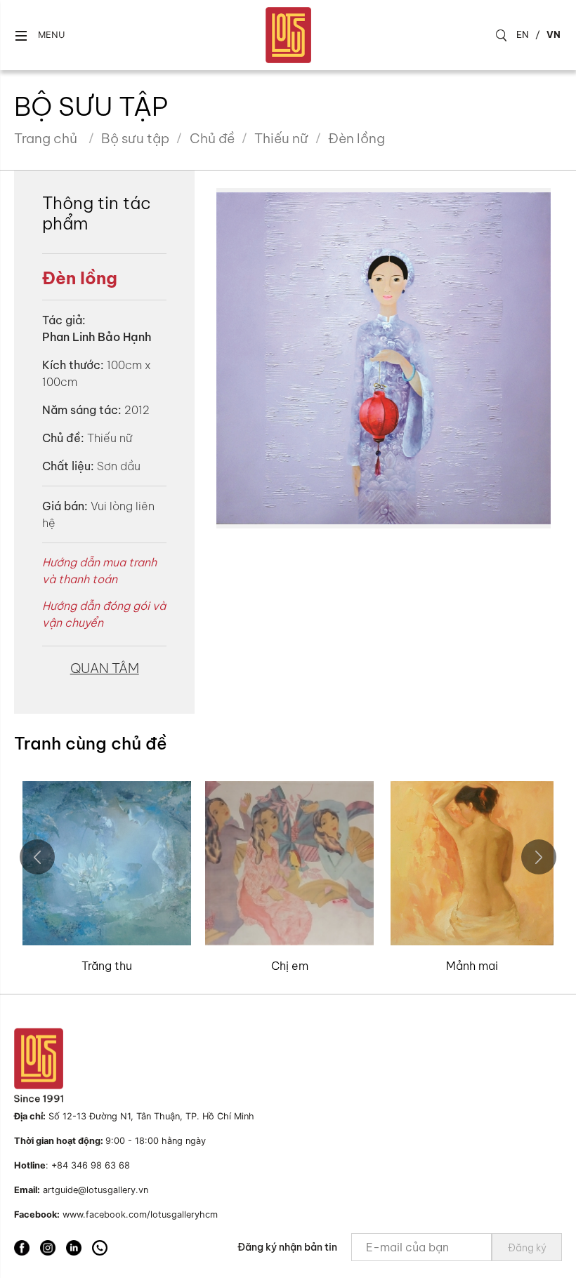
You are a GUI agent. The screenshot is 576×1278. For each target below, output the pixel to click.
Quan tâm (104, 668)
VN (553, 34)
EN (522, 34)
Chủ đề (212, 138)
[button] (39, 35)
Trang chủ (45, 138)
